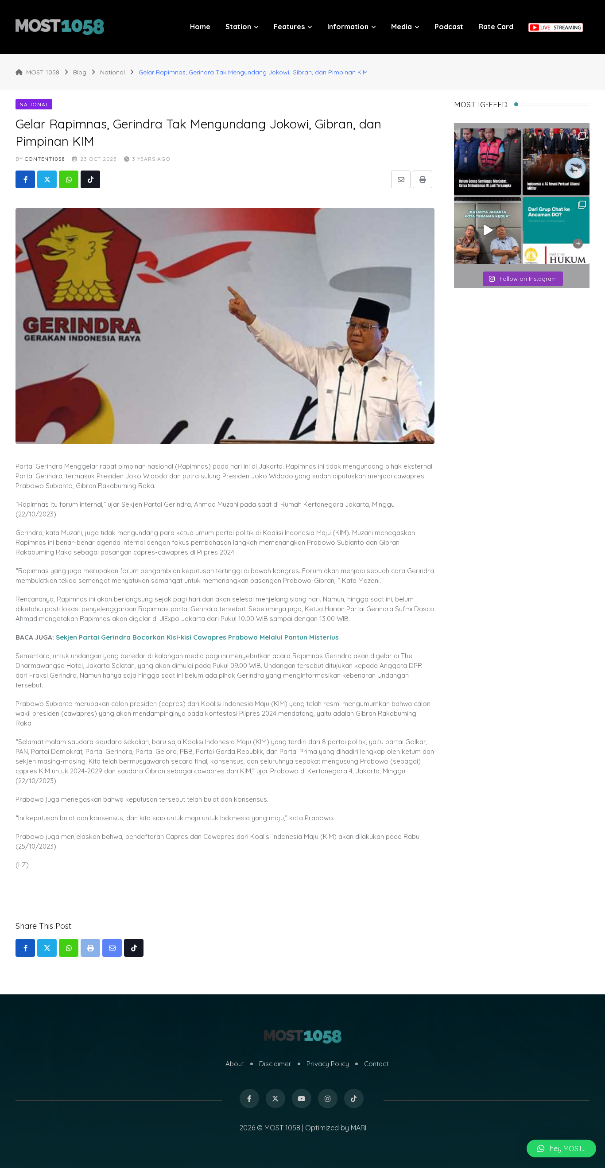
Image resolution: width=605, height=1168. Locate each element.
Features (289, 26)
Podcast (448, 26)
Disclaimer (275, 1063)
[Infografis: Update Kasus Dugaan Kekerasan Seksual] (556, 230)
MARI (358, 1127)
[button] (561, 1148)
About (234, 1063)
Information (347, 26)
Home (200, 26)
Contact (376, 1063)
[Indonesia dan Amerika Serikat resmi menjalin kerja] (556, 161)
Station (238, 26)
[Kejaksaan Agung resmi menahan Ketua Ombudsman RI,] (487, 161)
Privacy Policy (327, 1063)
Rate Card (495, 26)
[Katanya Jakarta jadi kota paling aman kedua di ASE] (487, 230)
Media (401, 26)
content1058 (44, 158)
